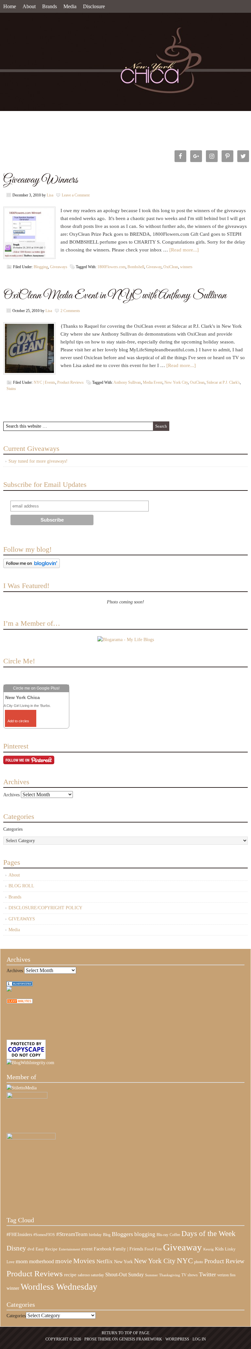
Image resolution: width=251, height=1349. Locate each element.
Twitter (207, 1274)
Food (149, 1249)
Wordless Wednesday (59, 1287)
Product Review (224, 1261)
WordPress (177, 1339)
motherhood (41, 1261)
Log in (199, 1339)
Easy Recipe (47, 1249)
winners (186, 267)
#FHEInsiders (19, 1234)
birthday (95, 1234)
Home (9, 6)
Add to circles (18, 721)
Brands (49, 6)
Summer (151, 1275)
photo (198, 1262)
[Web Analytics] (20, 1002)
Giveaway (153, 267)
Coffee (175, 1234)
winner (13, 1288)
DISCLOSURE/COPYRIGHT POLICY (45, 907)
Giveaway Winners (40, 180)
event (86, 1248)
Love (10, 1262)
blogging (144, 1234)
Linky (230, 1249)
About (29, 6)
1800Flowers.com (111, 267)
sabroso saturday (91, 1275)
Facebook (102, 1249)
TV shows (189, 1275)
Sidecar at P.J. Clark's (223, 382)
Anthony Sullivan (127, 382)
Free (158, 1249)
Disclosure (94, 6)
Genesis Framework (140, 1339)
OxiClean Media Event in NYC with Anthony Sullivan (114, 295)
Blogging (41, 267)
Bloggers (122, 1234)
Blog (106, 1234)
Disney (16, 1248)
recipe (70, 1274)
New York (123, 1261)
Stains (11, 388)
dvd (30, 1249)
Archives (11, 794)
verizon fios (226, 1275)
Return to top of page (125, 1333)
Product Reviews (70, 382)
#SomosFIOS (44, 1234)
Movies (84, 1261)
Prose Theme (97, 1339)
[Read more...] (184, 249)
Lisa (50, 195)
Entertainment (69, 1249)
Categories (13, 829)
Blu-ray (162, 1234)
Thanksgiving (169, 1275)
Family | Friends (128, 1248)
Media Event (152, 382)
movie (63, 1261)
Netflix (104, 1261)
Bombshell (135, 267)
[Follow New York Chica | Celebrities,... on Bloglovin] (31, 566)
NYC (185, 1261)
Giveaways (58, 267)
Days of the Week (208, 1233)
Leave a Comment (76, 195)
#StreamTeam (72, 1234)
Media (69, 6)
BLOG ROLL (21, 885)
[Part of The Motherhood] (31, 1138)
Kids (219, 1248)
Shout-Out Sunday (124, 1274)
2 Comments (70, 310)
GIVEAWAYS (21, 918)
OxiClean (170, 267)
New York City (176, 382)
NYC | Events (44, 382)
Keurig (208, 1249)
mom (22, 1261)
